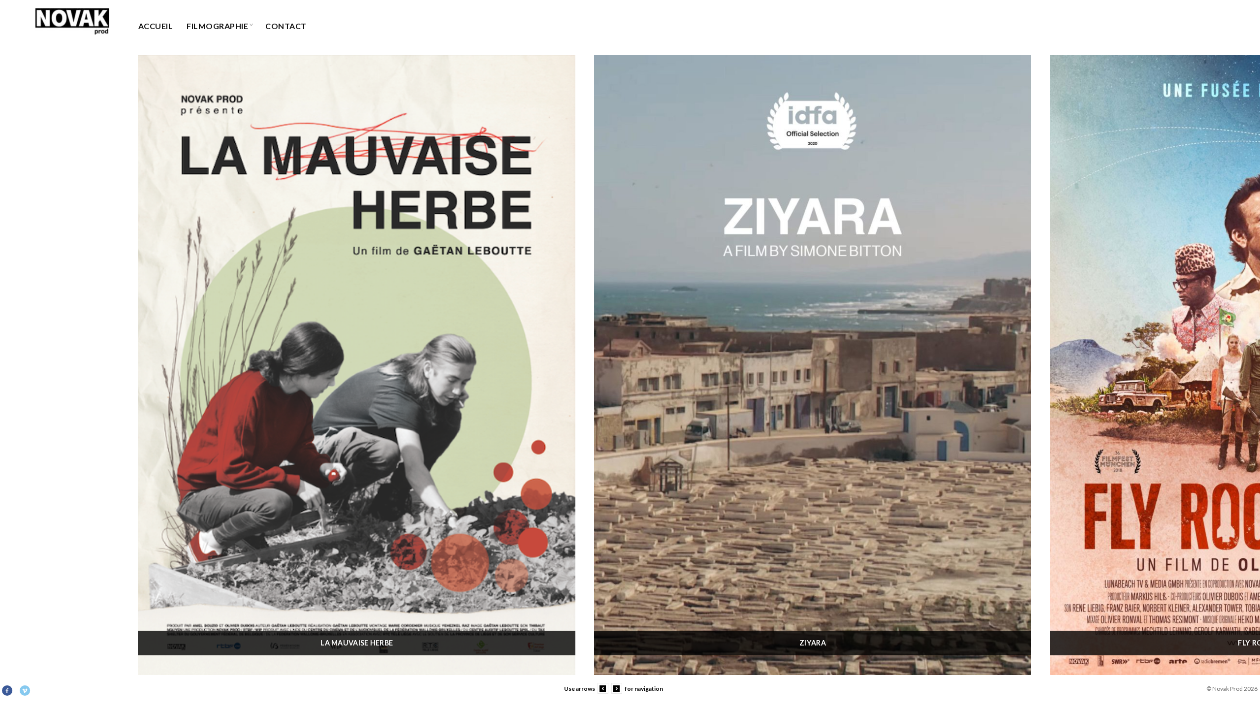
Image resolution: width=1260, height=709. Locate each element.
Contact (285, 26)
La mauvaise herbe (356, 643)
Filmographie (217, 26)
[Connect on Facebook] (7, 691)
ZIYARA (812, 643)
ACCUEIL (155, 26)
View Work (357, 373)
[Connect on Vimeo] (25, 691)
